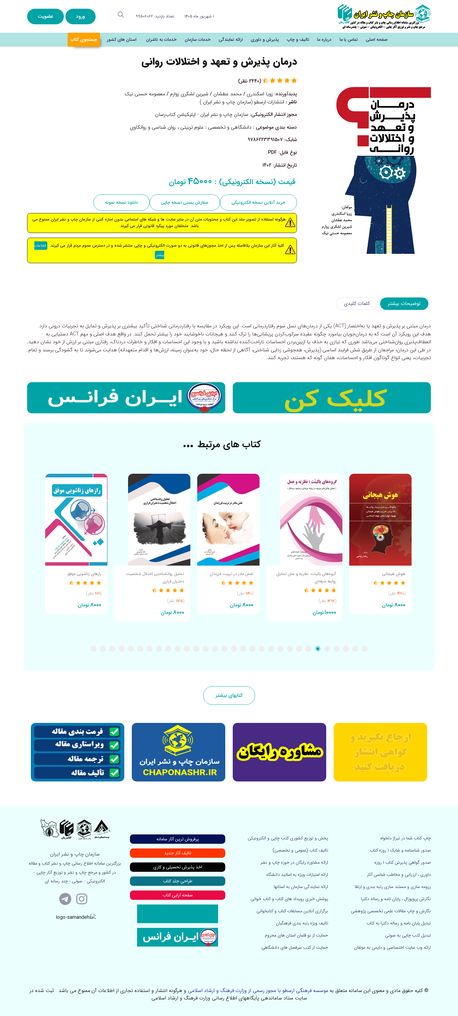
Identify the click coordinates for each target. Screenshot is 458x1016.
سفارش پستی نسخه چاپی (184, 202)
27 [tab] (121, 649)
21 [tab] (177, 649)
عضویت (45, 16)
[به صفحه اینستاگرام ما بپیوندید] (82, 898)
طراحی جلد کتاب (177, 881)
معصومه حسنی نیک (145, 94)
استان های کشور (121, 39)
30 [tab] (93, 649)
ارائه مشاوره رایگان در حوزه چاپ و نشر (294, 862)
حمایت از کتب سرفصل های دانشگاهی (294, 947)
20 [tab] (187, 649)
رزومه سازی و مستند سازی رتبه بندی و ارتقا (393, 886)
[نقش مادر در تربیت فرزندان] (228, 520)
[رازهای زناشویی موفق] (76, 520)
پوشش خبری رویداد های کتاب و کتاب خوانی (289, 898)
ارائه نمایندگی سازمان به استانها (301, 886)
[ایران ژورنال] (332, 397)
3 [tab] (346, 649)
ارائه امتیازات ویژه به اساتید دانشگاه (297, 874)
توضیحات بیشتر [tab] (404, 303)
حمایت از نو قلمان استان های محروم (296, 935)
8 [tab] (299, 649)
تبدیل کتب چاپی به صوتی (408, 935)
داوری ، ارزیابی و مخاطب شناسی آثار (399, 874)
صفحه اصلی (377, 39)
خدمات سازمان (198, 39)
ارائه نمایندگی (231, 39)
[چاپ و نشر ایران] (384, 16)
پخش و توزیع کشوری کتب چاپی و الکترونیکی (288, 838)
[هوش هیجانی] (380, 520)
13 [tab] (252, 649)
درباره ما (324, 39)
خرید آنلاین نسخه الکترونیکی (258, 202)
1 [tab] (364, 649)
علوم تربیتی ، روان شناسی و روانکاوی (167, 127)
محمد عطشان (227, 94)
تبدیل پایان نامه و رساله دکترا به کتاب (398, 923)
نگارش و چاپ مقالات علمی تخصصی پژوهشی (391, 911)
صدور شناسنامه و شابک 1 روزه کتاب (400, 850)
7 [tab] (308, 649)
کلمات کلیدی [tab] (357, 303)
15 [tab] (234, 649)
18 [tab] (206, 649)
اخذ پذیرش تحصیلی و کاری (177, 867)
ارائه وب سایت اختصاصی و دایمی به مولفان (392, 947)
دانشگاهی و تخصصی (229, 127)
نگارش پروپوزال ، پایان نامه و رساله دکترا (396, 898)
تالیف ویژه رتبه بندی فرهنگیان (302, 923)
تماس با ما (349, 39)
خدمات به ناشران (161, 39)
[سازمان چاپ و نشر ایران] (279, 752)
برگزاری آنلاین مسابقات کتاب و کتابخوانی (292, 911)
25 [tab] (140, 649)
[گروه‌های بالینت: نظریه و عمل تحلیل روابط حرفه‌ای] (304, 520)
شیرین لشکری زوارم (189, 94)
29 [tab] (103, 649)
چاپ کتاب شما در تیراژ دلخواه (405, 838)
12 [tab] (262, 649)
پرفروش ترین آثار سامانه (177, 839)
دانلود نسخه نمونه (121, 202)
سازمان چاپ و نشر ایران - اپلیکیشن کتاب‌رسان (201, 114)
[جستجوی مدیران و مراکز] (121, 15)
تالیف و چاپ (298, 39)
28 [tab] (112, 649)
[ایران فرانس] (126, 397)
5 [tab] (327, 649)
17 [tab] (215, 649)
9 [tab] (290, 649)
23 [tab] (159, 649)
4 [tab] (336, 649)
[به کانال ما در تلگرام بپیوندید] (65, 898)
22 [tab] (168, 649)
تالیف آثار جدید (177, 853)
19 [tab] (196, 649)
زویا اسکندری (260, 94)
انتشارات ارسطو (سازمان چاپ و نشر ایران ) (242, 102)
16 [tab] (224, 649)
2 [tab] (355, 649)
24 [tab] (149, 649)
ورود (80, 16)
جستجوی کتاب (83, 39)
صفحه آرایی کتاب (178, 895)
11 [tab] (271, 649)
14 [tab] (243, 649)
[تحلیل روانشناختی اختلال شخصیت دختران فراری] (152, 520)
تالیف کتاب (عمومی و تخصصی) (300, 850)
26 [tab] (131, 649)
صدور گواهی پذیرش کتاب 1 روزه (403, 862)
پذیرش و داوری (265, 39)
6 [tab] (318, 649)
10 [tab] (280, 649)
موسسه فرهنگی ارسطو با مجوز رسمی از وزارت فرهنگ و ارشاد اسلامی (258, 991)
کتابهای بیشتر (229, 695)
